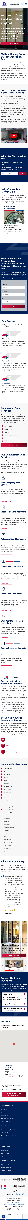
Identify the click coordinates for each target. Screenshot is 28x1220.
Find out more (13, 235)
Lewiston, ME (7, 792)
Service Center (5, 1150)
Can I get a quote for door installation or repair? (10, 1003)
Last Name (4, 291)
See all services (5, 1142)
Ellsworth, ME (7, 789)
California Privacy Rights (10, 1204)
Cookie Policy (20, 1204)
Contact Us (4, 1156)
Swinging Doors (9, 429)
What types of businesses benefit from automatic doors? (12, 1009)
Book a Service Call (6, 1167)
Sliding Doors (8, 426)
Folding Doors (8, 432)
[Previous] (2, 965)
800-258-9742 (9, 1076)
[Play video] (14, 135)
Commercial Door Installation (9, 1136)
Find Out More (5, 501)
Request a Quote (5, 1153)
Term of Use (10, 1202)
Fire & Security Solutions (11, 438)
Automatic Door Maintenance (9, 1133)
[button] (14, 1044)
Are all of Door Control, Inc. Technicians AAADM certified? (11, 998)
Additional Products (10, 441)
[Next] (25, 965)
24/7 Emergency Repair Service (9, 1129)
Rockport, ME (7, 798)
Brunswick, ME (8, 786)
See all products (5, 1121)
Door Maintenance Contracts (9, 1139)
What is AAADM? (7, 994)
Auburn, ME (7, 774)
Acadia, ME (7, 771)
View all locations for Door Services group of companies (13, 1026)
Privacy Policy (17, 1202)
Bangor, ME (7, 780)
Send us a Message (6, 1170)
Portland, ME (7, 795)
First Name (4, 284)
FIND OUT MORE (13, 1078)
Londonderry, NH (8, 768)
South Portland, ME (9, 809)
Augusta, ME (7, 777)
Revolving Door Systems (11, 435)
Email (3, 298)
